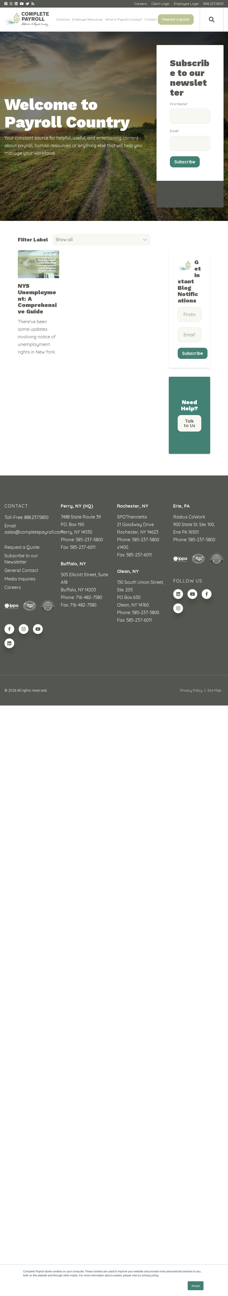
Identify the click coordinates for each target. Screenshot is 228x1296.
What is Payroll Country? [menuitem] (123, 19)
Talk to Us (189, 423)
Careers (140, 4)
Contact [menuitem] (151, 19)
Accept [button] (195, 1286)
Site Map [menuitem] (214, 690)
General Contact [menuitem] (21, 570)
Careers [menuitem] (12, 587)
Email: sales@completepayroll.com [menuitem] (29, 529)
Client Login (160, 4)
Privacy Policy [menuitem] (191, 690)
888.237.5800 (213, 4)
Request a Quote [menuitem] (175, 19)
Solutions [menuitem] (63, 19)
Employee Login (186, 4)
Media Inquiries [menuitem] (19, 579)
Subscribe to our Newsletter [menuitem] (21, 559)
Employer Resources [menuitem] (87, 19)
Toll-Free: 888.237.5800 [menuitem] (26, 517)
